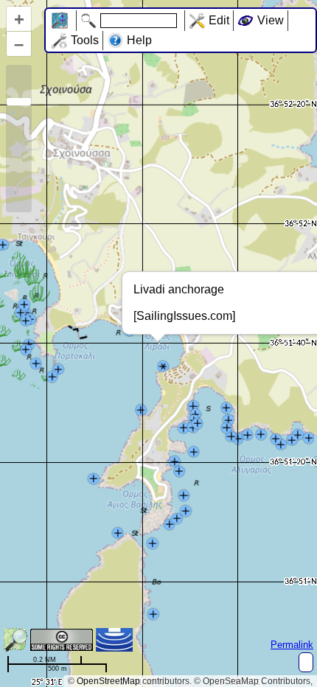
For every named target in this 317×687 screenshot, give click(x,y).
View (270, 20)
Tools (85, 40)
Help (139, 40)
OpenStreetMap (108, 681)
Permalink (292, 644)
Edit (219, 20)
